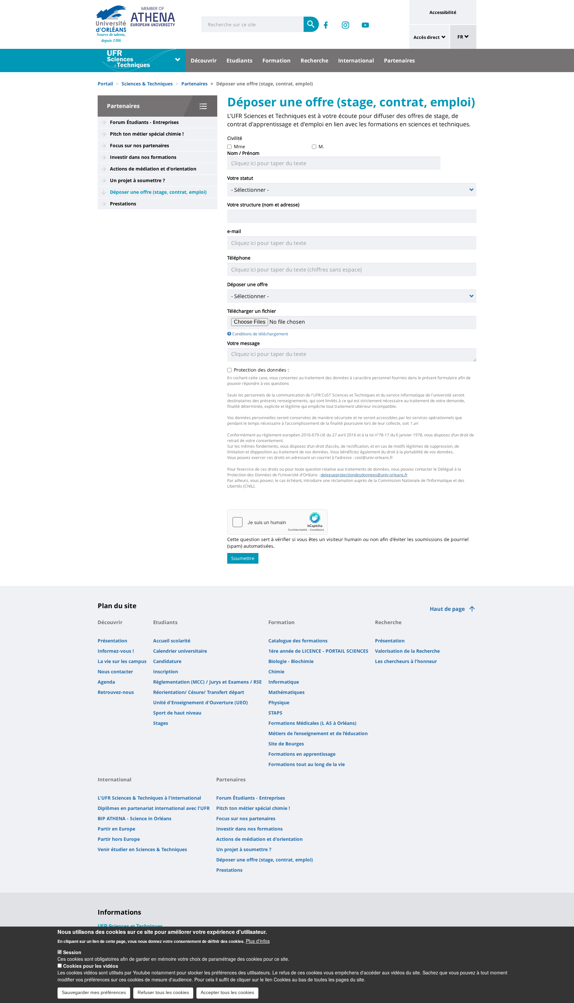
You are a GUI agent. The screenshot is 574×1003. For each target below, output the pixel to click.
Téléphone (238, 258)
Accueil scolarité (171, 640)
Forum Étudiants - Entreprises (144, 122)
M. (321, 146)
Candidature (167, 661)
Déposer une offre (247, 284)
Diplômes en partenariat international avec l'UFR (154, 808)
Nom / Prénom (244, 153)
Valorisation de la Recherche (407, 651)
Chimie (276, 671)
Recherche (314, 60)
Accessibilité (443, 12)
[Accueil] (111, 18)
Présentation (112, 640)
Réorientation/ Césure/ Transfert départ (198, 692)
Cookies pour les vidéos (90, 965)
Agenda (106, 682)
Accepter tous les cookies (227, 992)
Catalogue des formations (298, 640)
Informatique (283, 682)
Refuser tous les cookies (163, 992)
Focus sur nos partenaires (139, 145)
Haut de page (447, 609)
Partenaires (399, 60)
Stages (160, 723)
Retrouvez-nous (116, 692)
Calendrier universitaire (180, 651)
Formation (276, 60)
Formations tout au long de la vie (306, 764)
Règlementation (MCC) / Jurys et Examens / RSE (207, 682)
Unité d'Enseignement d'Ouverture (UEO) (200, 702)
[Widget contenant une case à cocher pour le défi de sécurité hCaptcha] (277, 522)
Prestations (123, 203)
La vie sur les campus (122, 661)
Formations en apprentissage (301, 754)
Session (72, 952)
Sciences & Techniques (147, 83)
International (356, 60)
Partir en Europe (116, 829)
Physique (278, 702)
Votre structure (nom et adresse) (263, 204)
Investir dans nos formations (143, 157)
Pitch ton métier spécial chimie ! (147, 134)
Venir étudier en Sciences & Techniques (142, 849)
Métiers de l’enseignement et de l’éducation (318, 733)
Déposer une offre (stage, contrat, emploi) (158, 192)
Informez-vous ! (116, 651)
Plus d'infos (258, 940)
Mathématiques (286, 692)
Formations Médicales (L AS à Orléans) (312, 723)
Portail (105, 83)
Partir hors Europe (119, 839)
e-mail (234, 231)
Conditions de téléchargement (260, 334)
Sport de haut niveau (177, 713)
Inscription (165, 671)
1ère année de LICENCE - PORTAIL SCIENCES (318, 651)
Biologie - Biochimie (291, 661)
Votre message (243, 343)
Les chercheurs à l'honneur (406, 661)
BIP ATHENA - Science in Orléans (134, 818)
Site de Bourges (286, 743)
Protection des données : (262, 370)
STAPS (275, 713)
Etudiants (239, 60)
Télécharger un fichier (251, 311)
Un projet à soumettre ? (137, 180)
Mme (239, 146)
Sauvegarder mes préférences (94, 992)
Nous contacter (115, 671)
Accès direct (427, 37)
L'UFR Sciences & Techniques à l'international (149, 798)
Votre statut (240, 178)
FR (460, 37)
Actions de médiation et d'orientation (153, 169)
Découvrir (204, 60)
